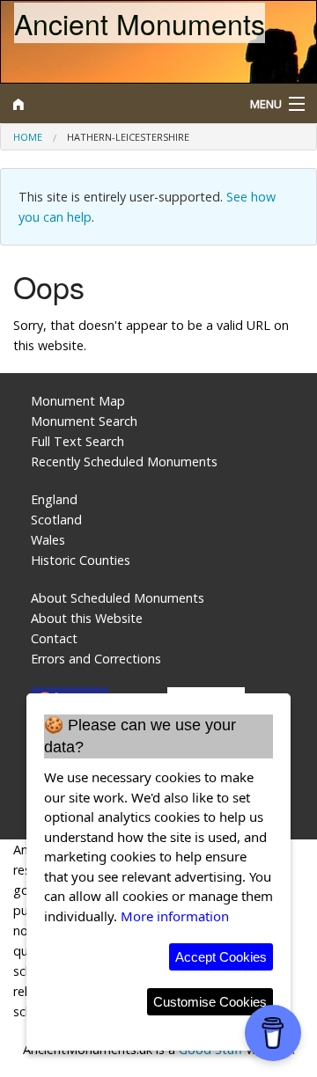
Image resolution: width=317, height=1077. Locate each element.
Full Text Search (77, 441)
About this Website (87, 618)
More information (175, 916)
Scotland (56, 519)
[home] (119, 104)
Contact (54, 638)
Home (27, 136)
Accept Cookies (221, 956)
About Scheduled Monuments (117, 598)
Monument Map (78, 400)
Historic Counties (80, 560)
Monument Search (84, 421)
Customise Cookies (210, 1001)
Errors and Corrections (96, 658)
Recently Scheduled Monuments (124, 461)
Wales (48, 539)
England (54, 499)
